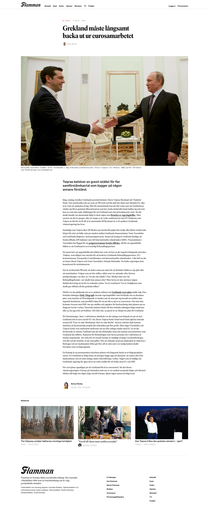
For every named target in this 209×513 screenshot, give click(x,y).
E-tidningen (111, 477)
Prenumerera (183, 6)
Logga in (172, 6)
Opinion (69, 6)
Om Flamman (112, 481)
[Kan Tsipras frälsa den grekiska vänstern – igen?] (161, 422)
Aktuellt (47, 6)
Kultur (61, 6)
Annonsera (111, 493)
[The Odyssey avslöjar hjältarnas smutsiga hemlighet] (47, 422)
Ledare (67, 21)
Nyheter (138, 444)
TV (85, 6)
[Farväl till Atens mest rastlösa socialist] (104, 422)
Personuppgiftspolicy (115, 497)
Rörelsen (78, 6)
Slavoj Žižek (33, 444)
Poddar (91, 6)
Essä (55, 6)
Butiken (110, 489)
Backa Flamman (113, 485)
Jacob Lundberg (149, 444)
